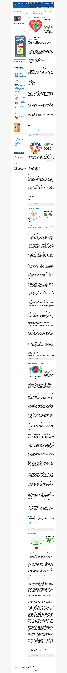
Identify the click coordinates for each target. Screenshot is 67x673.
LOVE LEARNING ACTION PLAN (18, 62)
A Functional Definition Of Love (19, 75)
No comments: (31, 134)
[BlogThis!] (34, 134)
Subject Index (30, 8)
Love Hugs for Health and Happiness (37, 17)
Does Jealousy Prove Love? (40, 268)
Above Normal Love (43, 257)
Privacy (16, 145)
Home (14, 8)
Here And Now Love (33, 131)
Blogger (37, 670)
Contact (16, 144)
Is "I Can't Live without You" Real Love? (22, 106)
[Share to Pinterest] (37, 134)
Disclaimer (16, 146)
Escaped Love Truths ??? (34, 208)
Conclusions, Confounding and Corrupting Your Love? (36, 248)
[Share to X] (35, 134)
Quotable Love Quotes (18, 142)
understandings (32, 359)
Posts (16, 163)
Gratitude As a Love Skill (33, 522)
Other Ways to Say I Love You (35, 139)
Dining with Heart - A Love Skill (36, 363)
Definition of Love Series (19, 8)
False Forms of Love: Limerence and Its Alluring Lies (22, 102)
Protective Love (32, 533)
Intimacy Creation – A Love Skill (34, 524)
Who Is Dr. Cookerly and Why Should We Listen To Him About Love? (20, 138)
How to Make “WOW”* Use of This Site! (20, 139)
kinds (30, 656)
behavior (31, 135)
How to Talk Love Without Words (34, 200)
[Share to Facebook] (36, 134)
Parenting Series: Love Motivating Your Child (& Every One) (20, 88)
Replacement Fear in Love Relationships (21, 116)
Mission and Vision (17, 143)
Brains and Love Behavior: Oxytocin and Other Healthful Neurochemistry (40, 130)
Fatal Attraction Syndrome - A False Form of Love (22, 97)
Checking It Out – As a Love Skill (34, 523)
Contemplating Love (33, 275)
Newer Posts (30, 659)
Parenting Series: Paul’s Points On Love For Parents (19, 91)
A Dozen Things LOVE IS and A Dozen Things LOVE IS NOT (20, 74)
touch (33, 135)
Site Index (16, 147)
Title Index (25, 8)
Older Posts (52, 659)
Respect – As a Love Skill (33, 525)
